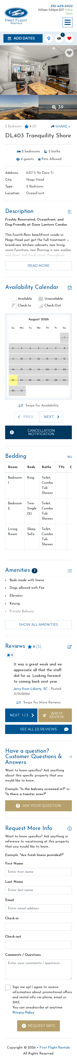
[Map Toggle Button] (48, 38)
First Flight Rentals (55, 1047)
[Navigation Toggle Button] (67, 22)
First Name (14, 863)
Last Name (14, 882)
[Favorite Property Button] (69, 53)
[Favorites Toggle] (69, 38)
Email (9, 900)
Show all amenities (38, 625)
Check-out (13, 936)
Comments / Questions (23, 955)
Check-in (12, 918)
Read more (39, 266)
